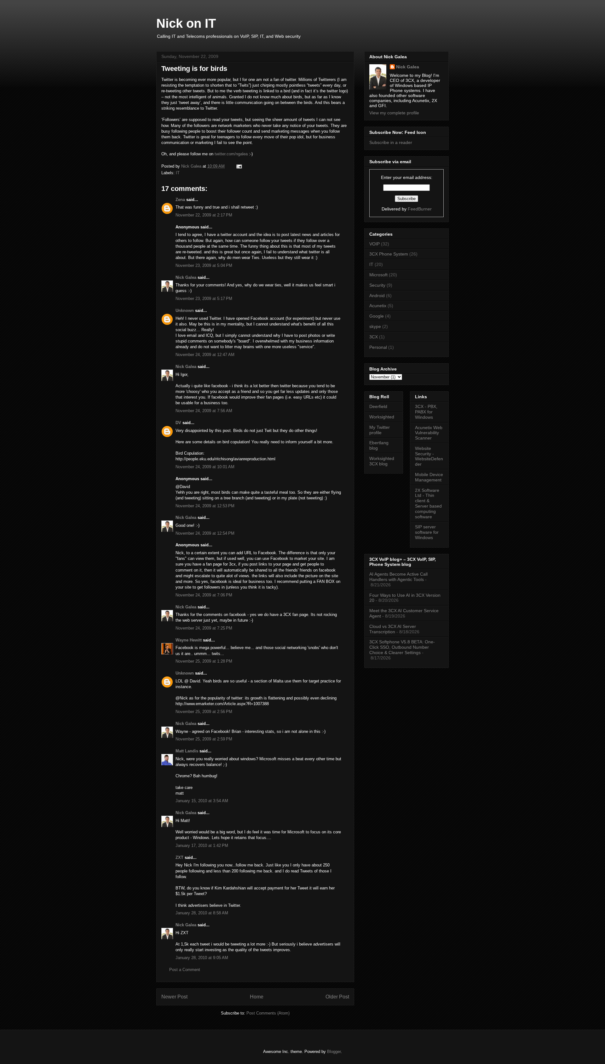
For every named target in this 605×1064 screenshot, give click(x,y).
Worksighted (381, 416)
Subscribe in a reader (390, 142)
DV (178, 422)
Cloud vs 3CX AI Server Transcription (392, 629)
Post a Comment (184, 969)
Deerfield (378, 406)
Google (376, 316)
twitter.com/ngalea (231, 154)
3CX (373, 336)
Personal (378, 347)
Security (377, 285)
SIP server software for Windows (427, 532)
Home (256, 996)
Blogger (334, 1051)
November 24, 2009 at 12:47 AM (205, 354)
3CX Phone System (388, 253)
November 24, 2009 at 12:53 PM (205, 505)
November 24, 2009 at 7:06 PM (204, 595)
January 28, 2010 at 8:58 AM (202, 913)
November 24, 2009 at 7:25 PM (204, 628)
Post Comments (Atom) (268, 1013)
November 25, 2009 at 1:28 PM (204, 661)
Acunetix (377, 305)
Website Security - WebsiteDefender (429, 456)
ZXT (179, 857)
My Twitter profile (379, 430)
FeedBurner (420, 208)
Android (377, 295)
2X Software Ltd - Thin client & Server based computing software (428, 503)
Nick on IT (186, 23)
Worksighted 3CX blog (381, 461)
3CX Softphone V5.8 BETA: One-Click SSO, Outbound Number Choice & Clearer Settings (402, 647)
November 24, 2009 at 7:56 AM (204, 410)
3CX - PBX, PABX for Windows (426, 412)
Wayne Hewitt (189, 640)
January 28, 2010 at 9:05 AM (202, 957)
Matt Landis (187, 751)
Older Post (337, 996)
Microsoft (378, 274)
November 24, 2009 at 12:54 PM (205, 533)
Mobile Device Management (429, 477)
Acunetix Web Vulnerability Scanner (428, 433)
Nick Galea (186, 277)
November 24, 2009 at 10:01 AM (205, 466)
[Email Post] (238, 166)
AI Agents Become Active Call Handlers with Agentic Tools (398, 577)
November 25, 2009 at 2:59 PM (204, 739)
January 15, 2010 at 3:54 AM (202, 800)
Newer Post (174, 996)
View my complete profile (394, 112)
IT (178, 172)
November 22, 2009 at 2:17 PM (204, 215)
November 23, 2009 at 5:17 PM (204, 298)
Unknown (185, 310)
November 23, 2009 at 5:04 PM (204, 265)
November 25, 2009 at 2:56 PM (204, 711)
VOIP (374, 243)
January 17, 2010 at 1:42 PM (202, 845)
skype (375, 326)
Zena (180, 199)
